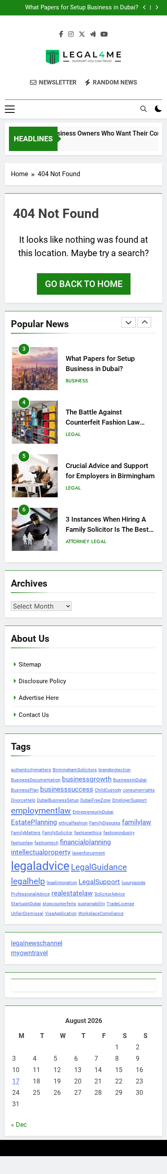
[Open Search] (143, 109)
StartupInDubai (26, 903)
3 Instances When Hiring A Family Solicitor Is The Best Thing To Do (107, 530)
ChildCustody (108, 790)
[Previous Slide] (144, 7)
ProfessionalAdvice (30, 894)
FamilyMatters (26, 832)
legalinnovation (62, 882)
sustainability (91, 903)
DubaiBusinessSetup (58, 800)
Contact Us (34, 715)
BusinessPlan (25, 790)
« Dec (19, 1125)
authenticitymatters (31, 770)
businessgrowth (86, 779)
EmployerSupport (129, 800)
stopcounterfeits (59, 903)
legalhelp (28, 881)
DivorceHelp (23, 800)
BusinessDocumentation (35, 780)
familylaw (136, 822)
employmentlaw (41, 811)
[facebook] (61, 34)
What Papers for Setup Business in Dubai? (81, 7)
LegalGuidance (99, 867)
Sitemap (30, 664)
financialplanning (85, 842)
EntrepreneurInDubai (93, 812)
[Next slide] (156, 7)
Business (77, 380)
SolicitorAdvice (109, 894)
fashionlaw (22, 843)
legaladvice (40, 866)
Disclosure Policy (42, 681)
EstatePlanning (34, 822)
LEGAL (73, 434)
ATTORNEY (77, 541)
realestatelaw (72, 893)
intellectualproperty (41, 852)
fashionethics (88, 832)
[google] (93, 34)
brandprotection (114, 770)
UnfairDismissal (27, 913)
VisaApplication (61, 913)
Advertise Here (39, 697)
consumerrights (139, 790)
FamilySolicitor (57, 832)
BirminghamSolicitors (75, 770)
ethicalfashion (73, 823)
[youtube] (104, 34)
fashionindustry (119, 832)
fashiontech (46, 843)
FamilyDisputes (104, 823)
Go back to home (83, 284)
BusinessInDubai (130, 780)
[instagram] (71, 34)
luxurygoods (134, 882)
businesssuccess (66, 789)
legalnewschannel (36, 943)
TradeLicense (120, 903)
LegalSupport (99, 882)
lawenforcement (88, 853)
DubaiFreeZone (95, 800)
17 (15, 1081)
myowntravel (29, 953)
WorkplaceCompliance (101, 913)
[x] (82, 34)
